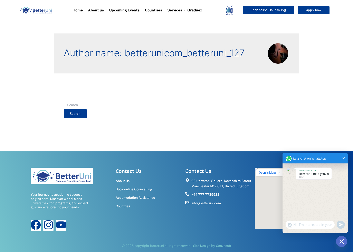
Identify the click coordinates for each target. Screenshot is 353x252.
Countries (153, 10)
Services (174, 10)
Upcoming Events (124, 10)
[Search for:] (176, 105)
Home (78, 10)
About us (96, 10)
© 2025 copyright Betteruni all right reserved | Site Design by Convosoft (176, 246)
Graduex (194, 10)
